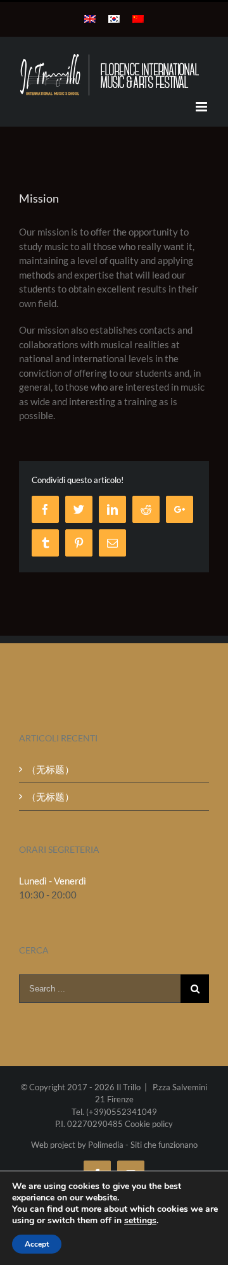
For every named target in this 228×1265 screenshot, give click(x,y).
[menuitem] (90, 19)
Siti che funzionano (164, 1145)
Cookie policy (149, 1124)
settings (140, 1220)
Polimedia (106, 1145)
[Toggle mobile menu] (202, 106)
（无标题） (50, 769)
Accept (37, 1244)
